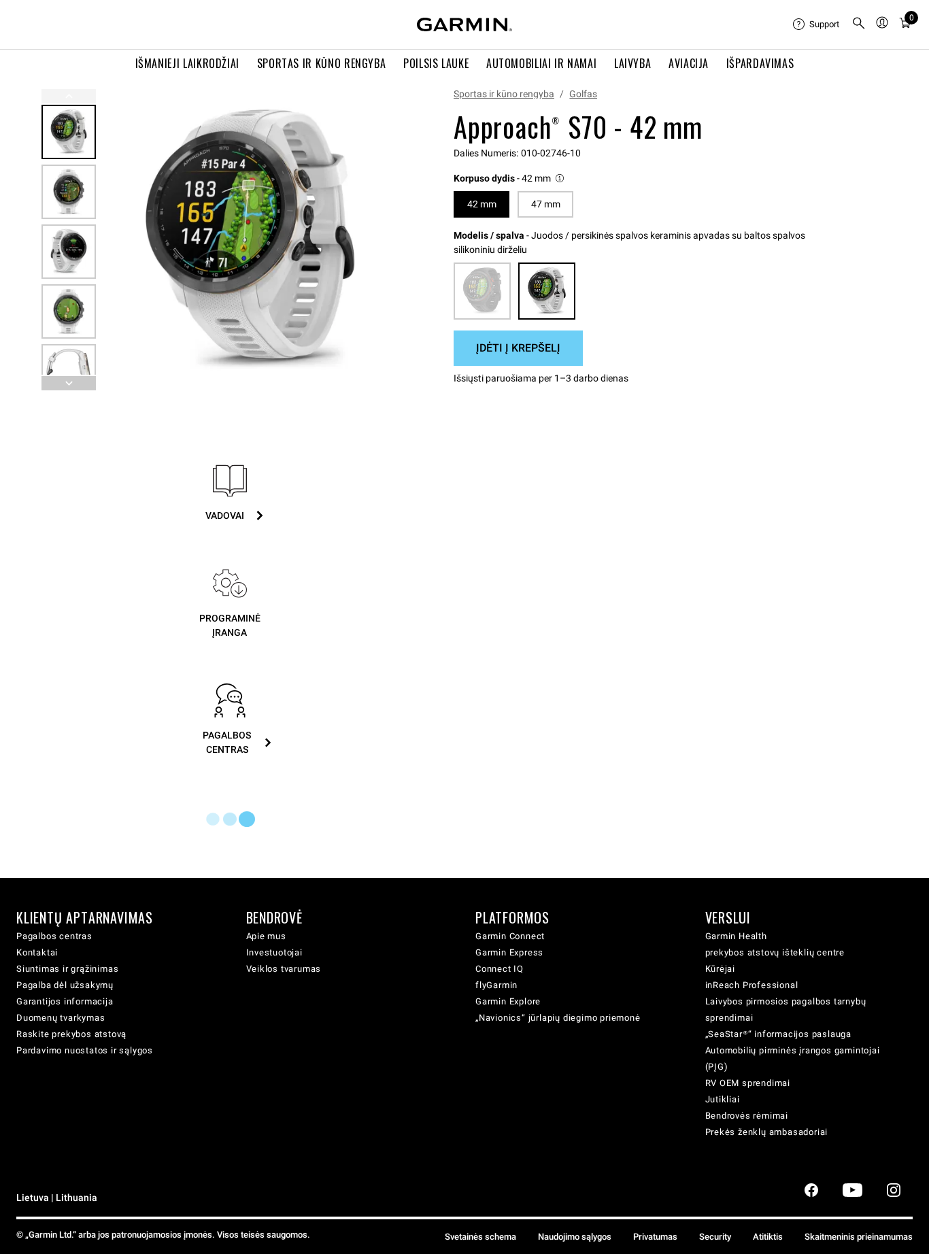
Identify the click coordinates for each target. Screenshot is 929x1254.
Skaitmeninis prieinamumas (859, 1237)
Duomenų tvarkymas (60, 1018)
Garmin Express (509, 952)
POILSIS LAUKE (436, 63)
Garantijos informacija (65, 1001)
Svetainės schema (480, 1237)
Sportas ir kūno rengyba (504, 94)
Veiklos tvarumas (284, 969)
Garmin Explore (508, 1001)
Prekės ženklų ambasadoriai (766, 1132)
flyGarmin (496, 985)
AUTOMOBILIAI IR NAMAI (541, 63)
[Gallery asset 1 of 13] (250, 239)
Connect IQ (499, 969)
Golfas (583, 94)
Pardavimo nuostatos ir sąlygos (84, 1050)
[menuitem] (817, 24)
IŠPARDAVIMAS (760, 63)
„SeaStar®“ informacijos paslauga (778, 1034)
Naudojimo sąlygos (574, 1237)
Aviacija (689, 63)
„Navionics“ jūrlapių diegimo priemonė (558, 1018)
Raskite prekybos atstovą (71, 1034)
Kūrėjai (720, 969)
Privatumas (655, 1237)
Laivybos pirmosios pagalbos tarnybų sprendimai (785, 1009)
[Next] (382, 240)
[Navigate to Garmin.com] (464, 24)
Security (715, 1237)
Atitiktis (768, 1237)
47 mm (545, 204)
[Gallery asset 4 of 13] (68, 311)
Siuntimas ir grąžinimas (67, 969)
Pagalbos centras (54, 936)
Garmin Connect (510, 936)
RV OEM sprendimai (748, 1083)
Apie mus (266, 936)
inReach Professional (751, 985)
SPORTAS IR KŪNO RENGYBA (321, 63)
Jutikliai (722, 1099)
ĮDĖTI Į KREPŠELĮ (518, 347)
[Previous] (68, 96)
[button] (510, 178)
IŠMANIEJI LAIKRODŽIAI (187, 63)
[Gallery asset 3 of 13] (68, 251)
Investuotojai (274, 952)
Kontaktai (37, 952)
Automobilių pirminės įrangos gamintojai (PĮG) (792, 1058)
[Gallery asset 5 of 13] (68, 371)
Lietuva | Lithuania (56, 1198)
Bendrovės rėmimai (747, 1116)
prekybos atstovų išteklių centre (775, 952)
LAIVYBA (632, 63)
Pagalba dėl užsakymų (65, 985)
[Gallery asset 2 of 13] (68, 192)
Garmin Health (736, 936)
